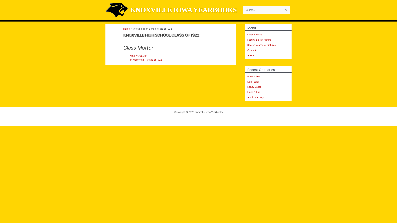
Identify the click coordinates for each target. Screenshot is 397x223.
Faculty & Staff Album (259, 39)
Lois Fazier (253, 81)
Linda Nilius (253, 92)
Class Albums (254, 34)
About (250, 55)
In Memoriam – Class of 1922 (146, 59)
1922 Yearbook (138, 56)
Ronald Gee (253, 76)
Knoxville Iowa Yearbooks (183, 10)
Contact (251, 50)
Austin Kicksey (255, 97)
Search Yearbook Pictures (261, 45)
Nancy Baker (254, 86)
